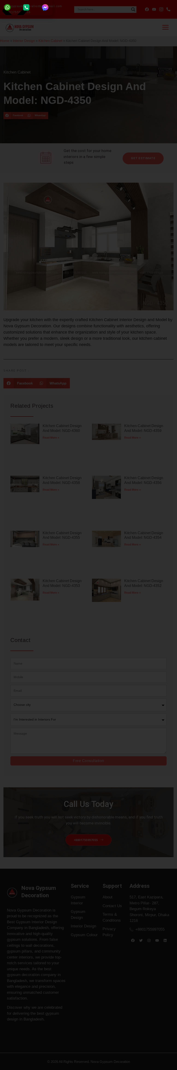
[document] (88, 535)
